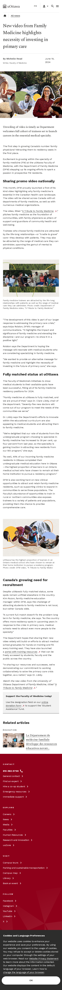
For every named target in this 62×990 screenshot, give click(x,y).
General (11, 776)
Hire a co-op (14, 786)
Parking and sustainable (23, 867)
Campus (10, 862)
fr (35, 6)
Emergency (14, 791)
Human (13, 835)
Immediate (13, 796)
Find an (10, 781)
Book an (10, 883)
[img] (11, 6)
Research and (16, 840)
